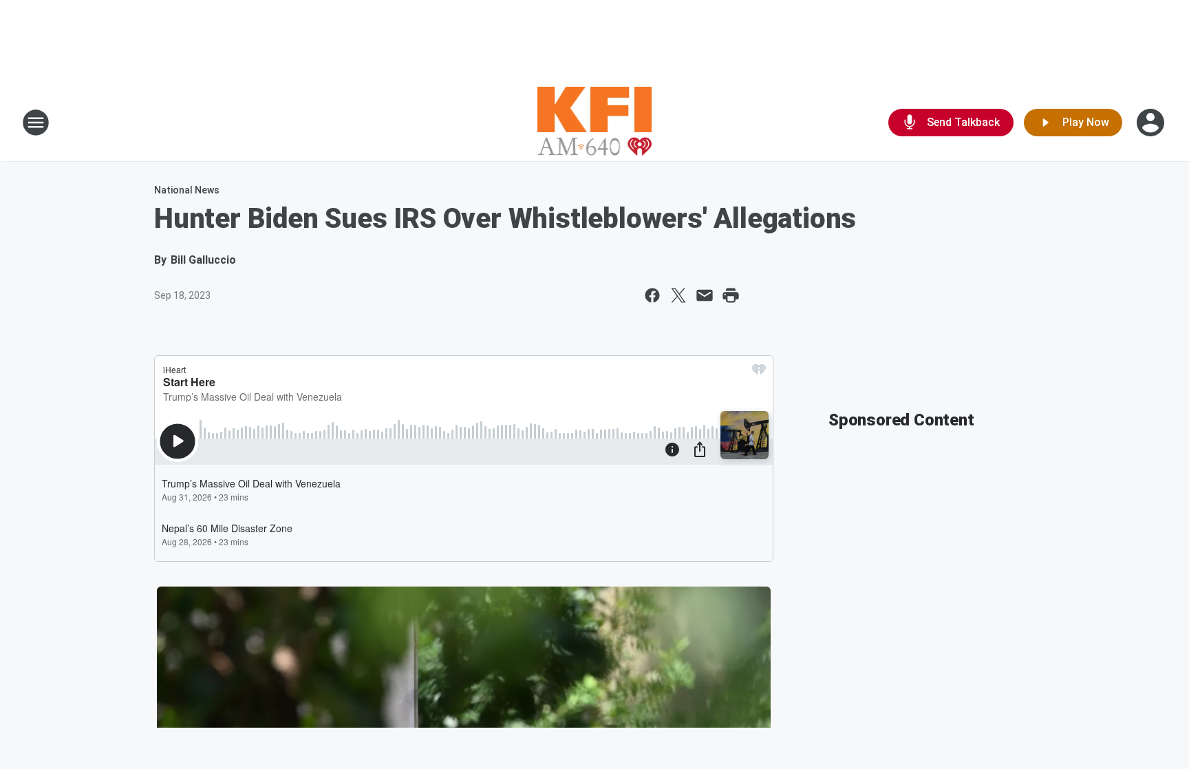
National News (186, 190)
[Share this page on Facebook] (652, 295)
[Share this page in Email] (704, 295)
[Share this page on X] (678, 295)
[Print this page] (730, 295)
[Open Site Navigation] (36, 122)
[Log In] (1152, 122)
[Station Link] (594, 122)
